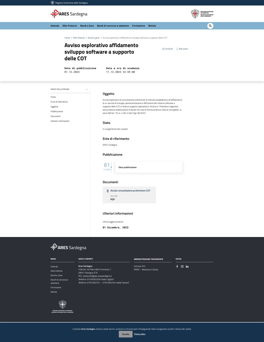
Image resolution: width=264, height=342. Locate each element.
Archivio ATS (139, 266)
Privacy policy (139, 334)
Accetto (125, 334)
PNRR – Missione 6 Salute (146, 269)
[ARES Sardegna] (53, 2)
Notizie (152, 26)
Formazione (138, 26)
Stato (53, 97)
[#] (177, 266)
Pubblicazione (57, 111)
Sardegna (73, 13)
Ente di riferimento (59, 101)
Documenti (56, 116)
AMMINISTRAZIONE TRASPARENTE (148, 258)
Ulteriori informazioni (60, 121)
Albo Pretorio (69, 26)
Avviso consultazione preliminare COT (130, 190)
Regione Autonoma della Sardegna (71, 2)
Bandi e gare (94, 37)
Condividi (169, 48)
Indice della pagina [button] (60, 89)
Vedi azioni (183, 48)
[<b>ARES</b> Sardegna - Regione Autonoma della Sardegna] (54, 246)
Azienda (55, 26)
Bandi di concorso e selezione (113, 26)
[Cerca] (210, 26)
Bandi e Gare (87, 26)
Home (67, 37)
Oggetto (54, 106)
